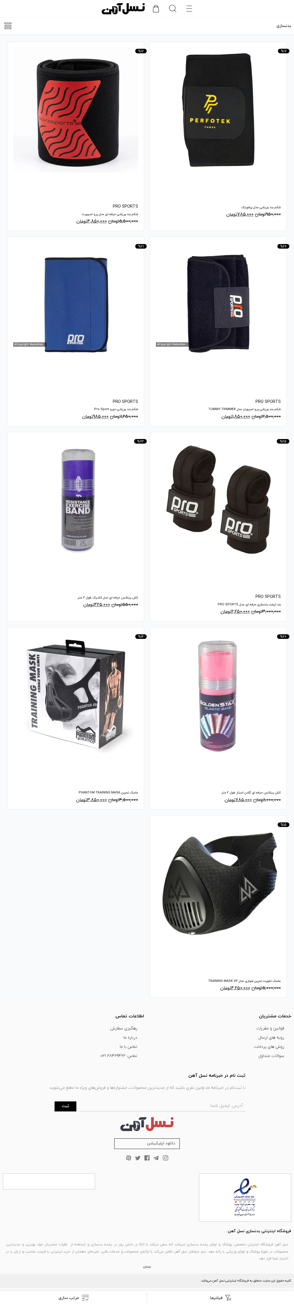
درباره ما (130, 1037)
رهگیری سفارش (123, 1028)
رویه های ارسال (271, 1037)
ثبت (65, 1106)
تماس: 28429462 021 (118, 1056)
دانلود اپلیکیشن (161, 1143)
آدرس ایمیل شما (226, 1105)
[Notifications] (156, 8)
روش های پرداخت (269, 1047)
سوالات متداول (271, 1056)
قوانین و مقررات (270, 1028)
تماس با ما (128, 1047)
